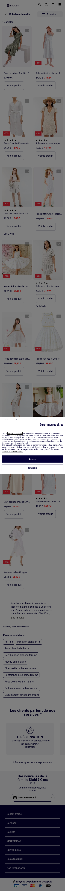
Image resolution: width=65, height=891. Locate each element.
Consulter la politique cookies (12, 451)
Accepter (32, 459)
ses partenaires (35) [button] (15, 433)
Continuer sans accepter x (12, 420)
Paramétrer (32, 468)
